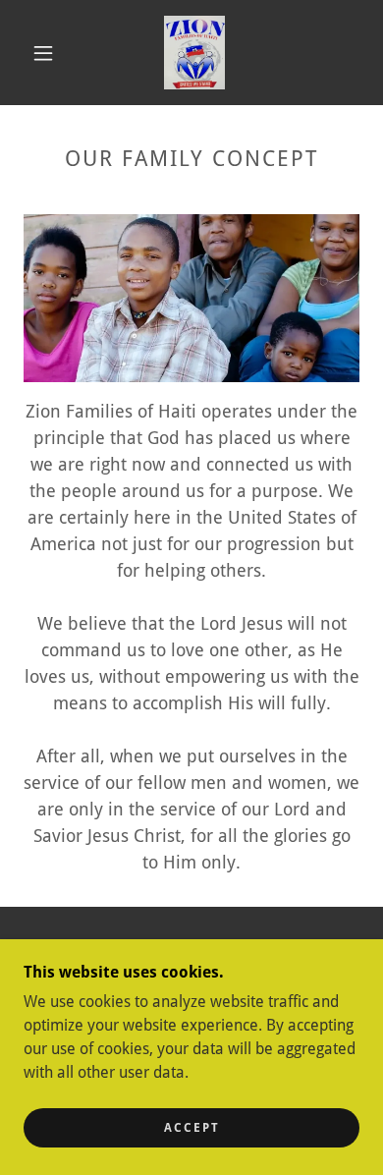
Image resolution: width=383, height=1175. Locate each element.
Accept (192, 1128)
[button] (43, 53)
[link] (194, 52)
